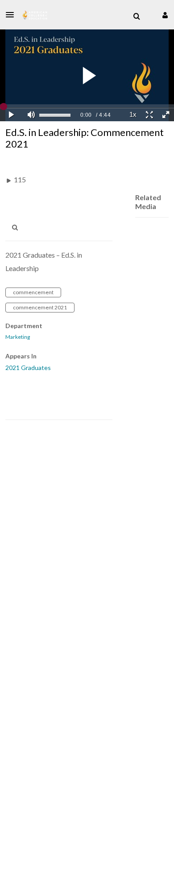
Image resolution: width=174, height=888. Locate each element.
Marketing (17, 337)
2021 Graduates (28, 367)
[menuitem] (136, 16)
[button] (12, 14)
